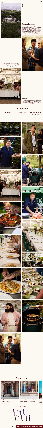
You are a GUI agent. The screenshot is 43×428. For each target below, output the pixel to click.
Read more (36, 426)
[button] (41, 1)
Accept (40, 426)
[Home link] (2, 1)
